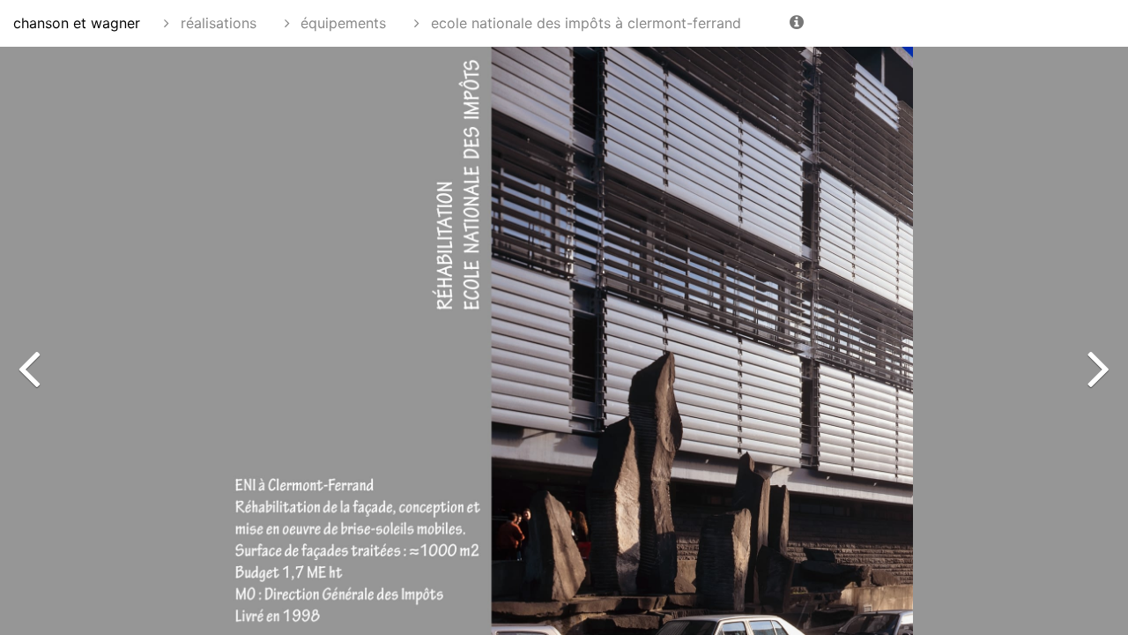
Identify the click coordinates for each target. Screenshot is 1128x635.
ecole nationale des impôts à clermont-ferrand (584, 23)
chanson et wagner (76, 23)
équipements (341, 23)
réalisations (216, 23)
